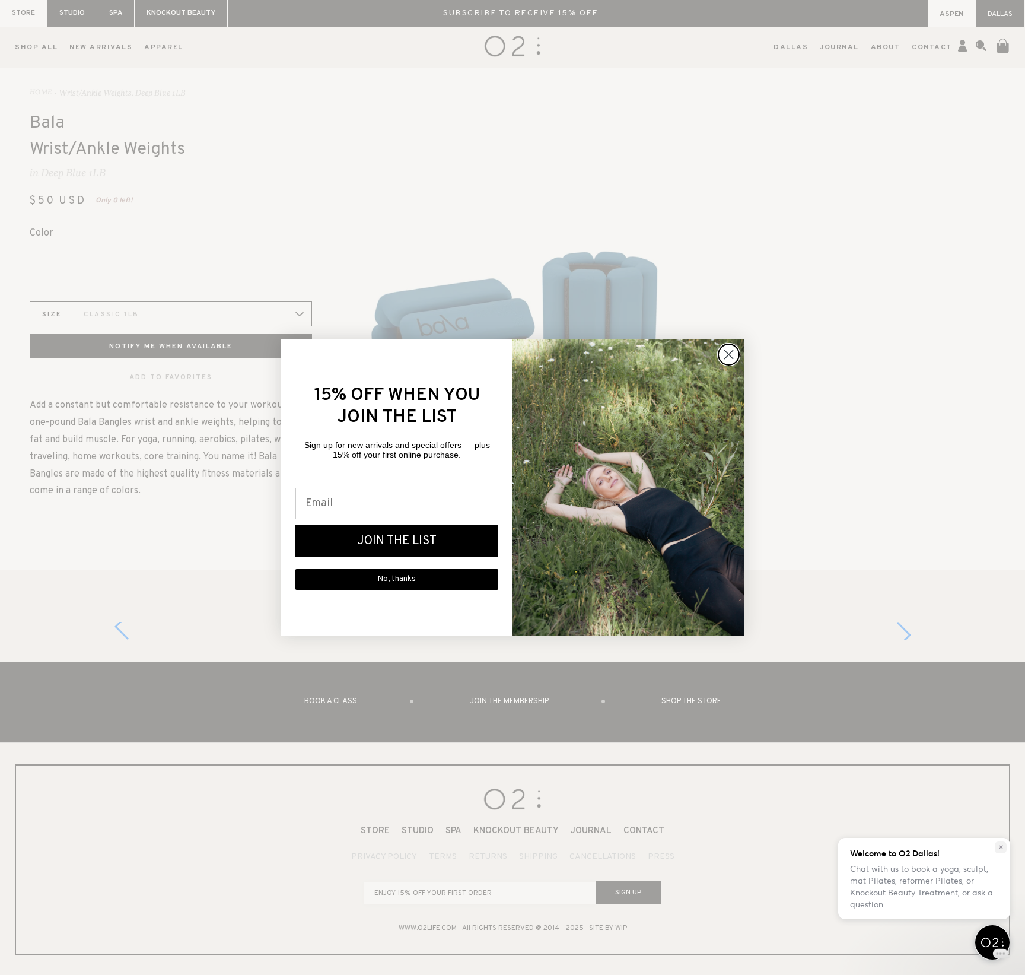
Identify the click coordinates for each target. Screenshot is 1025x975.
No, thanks (397, 579)
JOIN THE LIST (397, 541)
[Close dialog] (728, 354)
